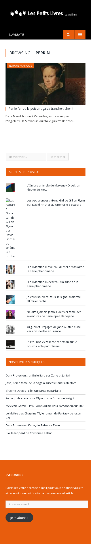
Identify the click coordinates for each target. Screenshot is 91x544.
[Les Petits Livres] (45, 12)
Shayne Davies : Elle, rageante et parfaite (33, 391)
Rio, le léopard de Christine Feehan (29, 433)
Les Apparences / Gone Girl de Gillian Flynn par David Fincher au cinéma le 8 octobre (56, 202)
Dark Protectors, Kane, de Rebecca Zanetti (34, 425)
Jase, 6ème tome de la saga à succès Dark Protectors (41, 383)
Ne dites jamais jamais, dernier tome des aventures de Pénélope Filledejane (54, 314)
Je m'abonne (19, 517)
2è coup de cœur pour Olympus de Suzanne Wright (40, 398)
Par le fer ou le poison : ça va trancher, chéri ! (41, 108)
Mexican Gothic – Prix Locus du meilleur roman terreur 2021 (45, 406)
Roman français (20, 66)
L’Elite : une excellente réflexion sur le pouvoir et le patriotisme (52, 344)
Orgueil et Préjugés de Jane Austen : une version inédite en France (54, 329)
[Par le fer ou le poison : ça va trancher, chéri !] (45, 84)
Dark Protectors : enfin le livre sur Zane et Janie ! (38, 375)
